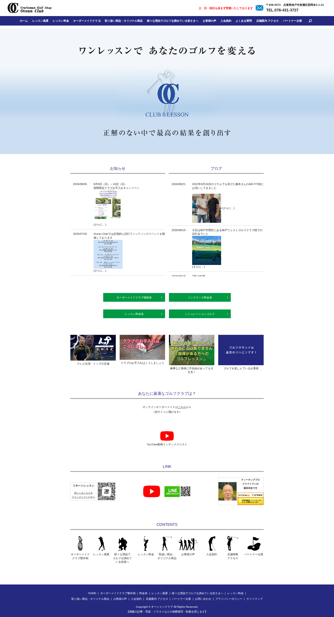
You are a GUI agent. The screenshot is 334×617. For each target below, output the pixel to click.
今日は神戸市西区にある (207, 230)
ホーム (24, 20)
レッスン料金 (61, 20)
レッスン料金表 (134, 313)
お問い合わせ (203, 598)
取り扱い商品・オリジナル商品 (124, 20)
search (310, 21)
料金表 (143, 593)
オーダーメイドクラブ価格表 (134, 297)
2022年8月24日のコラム (207, 184)
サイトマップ (254, 598)
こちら (182, 407)
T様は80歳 (198, 276)
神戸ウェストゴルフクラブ (238, 230)
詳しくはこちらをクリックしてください (83, 495)
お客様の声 (209, 20)
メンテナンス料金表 (200, 297)
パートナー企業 (292, 20)
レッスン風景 (40, 20)
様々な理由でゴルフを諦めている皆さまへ (172, 20)
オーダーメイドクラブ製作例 (117, 593)
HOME (92, 593)
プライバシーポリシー (228, 598)
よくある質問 (244, 20)
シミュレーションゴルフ (200, 313)
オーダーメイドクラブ (86, 20)
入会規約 (226, 20)
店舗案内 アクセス (267, 20)
